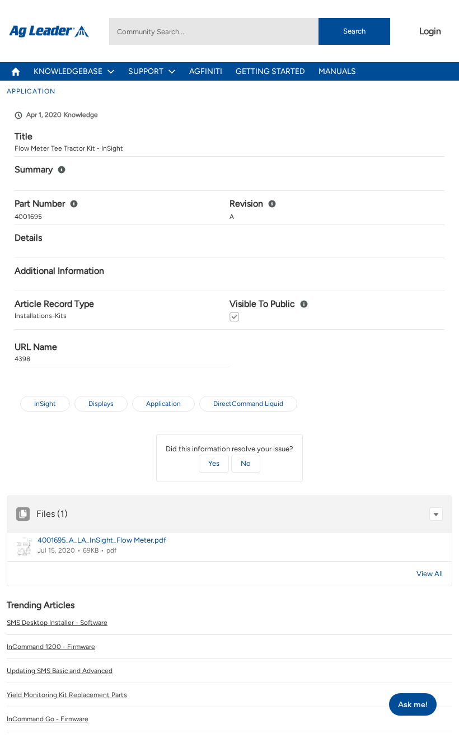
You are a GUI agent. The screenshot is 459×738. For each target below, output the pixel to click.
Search (354, 31)
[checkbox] (234, 316)
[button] (436, 514)
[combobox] (249, 31)
